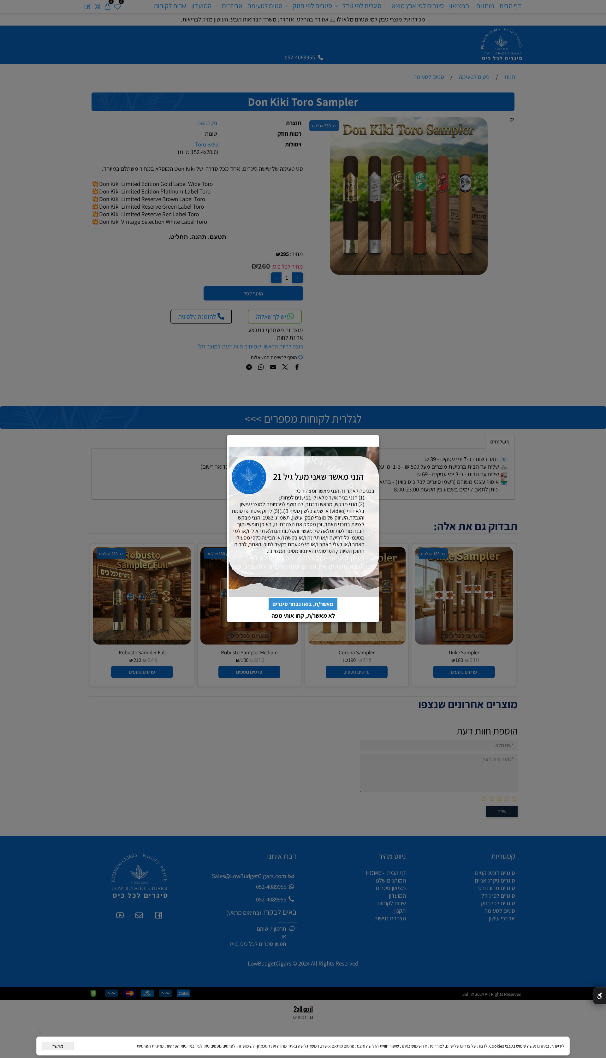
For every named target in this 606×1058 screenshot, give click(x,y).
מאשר (57, 1046)
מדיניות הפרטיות (150, 1046)
